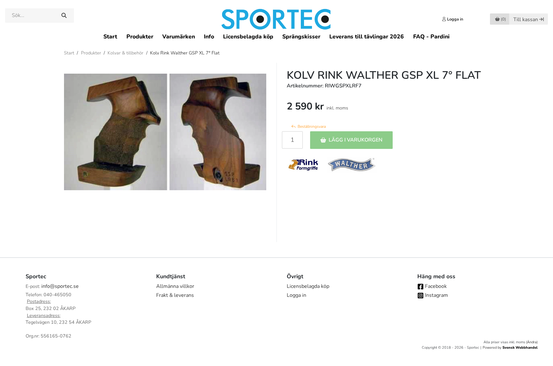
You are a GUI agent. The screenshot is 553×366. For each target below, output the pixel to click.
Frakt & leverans (175, 295)
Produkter (139, 36)
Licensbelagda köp (248, 36)
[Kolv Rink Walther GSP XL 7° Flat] (165, 132)
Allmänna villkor (175, 286)
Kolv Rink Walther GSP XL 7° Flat (185, 53)
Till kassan (525, 19)
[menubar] (276, 36)
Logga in (296, 295)
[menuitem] (110, 36)
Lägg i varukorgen (355, 139)
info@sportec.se (60, 286)
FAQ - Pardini (431, 36)
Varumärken (178, 36)
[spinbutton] (292, 140)
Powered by (510, 347)
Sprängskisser (301, 36)
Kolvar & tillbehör (125, 53)
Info (209, 36)
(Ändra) (532, 342)
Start (110, 36)
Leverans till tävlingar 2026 (366, 36)
